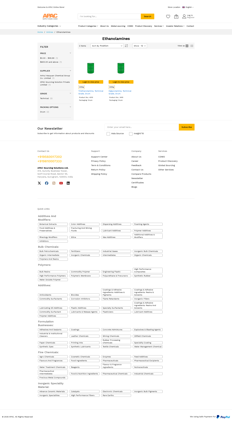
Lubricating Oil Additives (50, 308)
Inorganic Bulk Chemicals (146, 251)
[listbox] (90, 87)
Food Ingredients (79, 360)
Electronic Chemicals (112, 391)
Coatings (75, 330)
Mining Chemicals (111, 336)
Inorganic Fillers (141, 299)
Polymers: (44, 264)
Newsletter (137, 178)
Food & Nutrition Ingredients (84, 374)
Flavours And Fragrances (50, 360)
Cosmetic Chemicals (80, 357)
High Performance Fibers (82, 395)
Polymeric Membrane (81, 276)
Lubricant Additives (112, 231)
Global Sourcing (166, 165)
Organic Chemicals (143, 255)
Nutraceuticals (141, 367)
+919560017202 (49, 157)
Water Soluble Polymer (50, 280)
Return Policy (98, 169)
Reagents (75, 367)
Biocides (75, 295)
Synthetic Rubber (142, 276)
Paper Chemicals (47, 343)
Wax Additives (109, 237)
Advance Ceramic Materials (52, 391)
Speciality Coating (142, 343)
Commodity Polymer (80, 272)
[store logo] (50, 16)
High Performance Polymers (52, 276)
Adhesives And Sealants (50, 330)
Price (43, 53)
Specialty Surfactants (113, 308)
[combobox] (109, 16)
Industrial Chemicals (143, 374)
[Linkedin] (68, 183)
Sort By (95, 46)
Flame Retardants (111, 299)
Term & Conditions (100, 165)
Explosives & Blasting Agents (147, 330)
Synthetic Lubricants (80, 346)
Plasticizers (108, 312)
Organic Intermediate (49, 255)
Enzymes (107, 357)
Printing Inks (77, 343)
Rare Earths (108, 395)
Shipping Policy (99, 174)
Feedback (136, 165)
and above (51, 62)
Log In (190, 15)
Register (191, 17)
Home (40, 32)
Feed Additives (141, 357)
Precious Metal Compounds (52, 377)
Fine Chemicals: (48, 352)
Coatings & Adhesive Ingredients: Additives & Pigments (114, 292)
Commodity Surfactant (50, 312)
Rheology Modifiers (48, 237)
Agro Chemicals (46, 357)
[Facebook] (47, 183)
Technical (46, 98)
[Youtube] (61, 183)
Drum (44, 112)
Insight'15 (139, 133)
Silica (73, 237)
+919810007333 (49, 161)
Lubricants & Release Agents (84, 312)
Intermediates (109, 255)
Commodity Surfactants (50, 299)
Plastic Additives (78, 308)
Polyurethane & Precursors (115, 276)
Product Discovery (168, 161)
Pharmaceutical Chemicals (115, 374)
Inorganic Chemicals (80, 255)
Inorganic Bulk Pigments (145, 391)
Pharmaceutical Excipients (146, 360)
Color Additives (78, 224)
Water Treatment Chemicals (52, 367)
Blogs (134, 187)
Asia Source (117, 133)
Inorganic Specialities (49, 395)
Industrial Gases (110, 251)
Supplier (45, 71)
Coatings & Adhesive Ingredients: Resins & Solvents (144, 292)
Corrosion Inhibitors (80, 299)
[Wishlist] (168, 16)
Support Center (99, 156)
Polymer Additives (142, 231)
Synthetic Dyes (46, 346)
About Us (136, 156)
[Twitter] (39, 183)
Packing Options (49, 107)
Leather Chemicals (79, 336)
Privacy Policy (98, 161)
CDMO (161, 156)
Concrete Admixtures (112, 330)
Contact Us (137, 169)
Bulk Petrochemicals (49, 251)
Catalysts (75, 391)
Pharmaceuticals (110, 360)
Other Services (166, 169)
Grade (43, 93)
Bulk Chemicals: (48, 246)
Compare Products (141, 174)
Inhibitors (43, 241)
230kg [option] (81, 87)
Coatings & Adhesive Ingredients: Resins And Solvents (145, 305)
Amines (50, 32)
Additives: (44, 285)
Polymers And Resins (49, 259)
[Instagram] (54, 183)
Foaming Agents (141, 224)
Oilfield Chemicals (142, 336)
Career (134, 161)
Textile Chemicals (111, 346)
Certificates (137, 182)
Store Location (174, 7)
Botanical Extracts (48, 224)
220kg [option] (111, 87)
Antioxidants (45, 295)
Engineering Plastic (112, 272)
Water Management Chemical (148, 346)
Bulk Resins (44, 272)
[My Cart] (176, 16)
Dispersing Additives (112, 224)
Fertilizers (75, 251)
